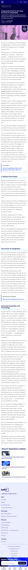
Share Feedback (5, 525)
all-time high (6, 45)
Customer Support (6, 522)
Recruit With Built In (6, 513)
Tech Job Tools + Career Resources (9, 530)
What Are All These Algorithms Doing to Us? (13, 299)
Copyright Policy (14, 551)
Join (21, 2)
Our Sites (3, 541)
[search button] (17, 2)
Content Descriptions (6, 507)
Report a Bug (4, 527)
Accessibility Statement (14, 548)
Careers (3, 502)
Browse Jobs (4, 533)
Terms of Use (14, 555)
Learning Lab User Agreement (14, 546)
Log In (25, 2)
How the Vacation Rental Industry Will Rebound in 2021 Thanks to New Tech (12, 169)
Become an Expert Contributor (9, 516)
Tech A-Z (3, 535)
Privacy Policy (14, 553)
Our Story (3, 499)
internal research (5, 91)
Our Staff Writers (5, 505)
